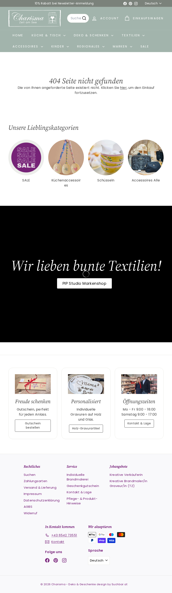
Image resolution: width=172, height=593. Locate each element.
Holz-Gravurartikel (86, 428)
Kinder (58, 46)
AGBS (28, 506)
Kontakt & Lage (139, 423)
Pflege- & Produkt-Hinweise (82, 501)
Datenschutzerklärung (42, 500)
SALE (145, 46)
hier (123, 87)
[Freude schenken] (33, 384)
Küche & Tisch (47, 35)
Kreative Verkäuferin (126, 474)
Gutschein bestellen (33, 425)
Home (18, 35)
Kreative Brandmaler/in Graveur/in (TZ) (128, 483)
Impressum (33, 494)
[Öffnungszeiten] (139, 384)
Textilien (131, 35)
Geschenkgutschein (83, 486)
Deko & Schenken (92, 35)
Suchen (30, 474)
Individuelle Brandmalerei (78, 477)
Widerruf (31, 513)
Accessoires (26, 46)
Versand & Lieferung (40, 487)
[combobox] (78, 18)
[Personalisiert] (86, 384)
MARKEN (121, 46)
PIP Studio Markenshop (84, 283)
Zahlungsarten (35, 481)
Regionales (89, 46)
